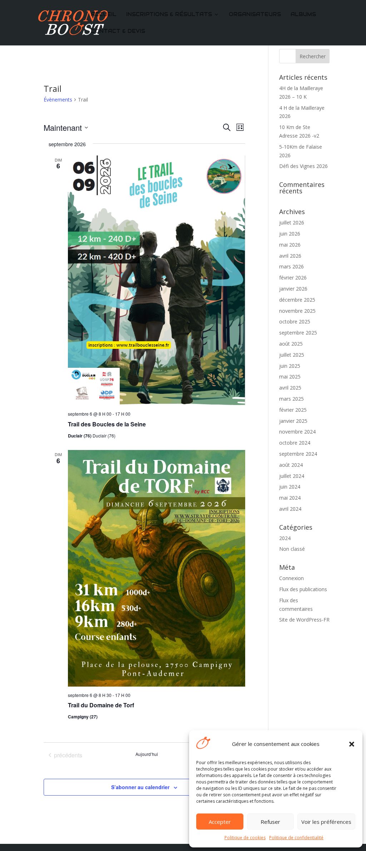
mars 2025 (291, 398)
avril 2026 (290, 255)
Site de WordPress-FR (304, 619)
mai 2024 (290, 497)
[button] (351, 744)
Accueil (104, 15)
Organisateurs (255, 15)
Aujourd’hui (146, 754)
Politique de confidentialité (296, 838)
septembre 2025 (298, 332)
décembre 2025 (297, 299)
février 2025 (293, 409)
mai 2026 (290, 244)
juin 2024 (289, 486)
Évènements (58, 99)
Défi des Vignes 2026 (303, 166)
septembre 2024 (298, 453)
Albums (303, 15)
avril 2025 (290, 387)
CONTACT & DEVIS (118, 31)
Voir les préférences (326, 821)
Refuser (270, 821)
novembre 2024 (297, 431)
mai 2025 (290, 376)
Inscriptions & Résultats (169, 15)
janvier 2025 (293, 420)
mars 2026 (291, 266)
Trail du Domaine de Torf (101, 705)
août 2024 (291, 464)
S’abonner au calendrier (140, 787)
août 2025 (291, 343)
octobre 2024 (294, 442)
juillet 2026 (291, 222)
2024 (285, 538)
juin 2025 (289, 365)
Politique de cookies (245, 838)
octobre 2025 (294, 321)
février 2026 (293, 277)
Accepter (220, 821)
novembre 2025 (297, 310)
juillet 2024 (291, 475)
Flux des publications (303, 589)
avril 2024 (290, 508)
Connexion (291, 578)
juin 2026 (289, 233)
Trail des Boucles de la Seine (107, 424)
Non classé (292, 548)
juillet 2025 (291, 354)
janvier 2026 (293, 288)
